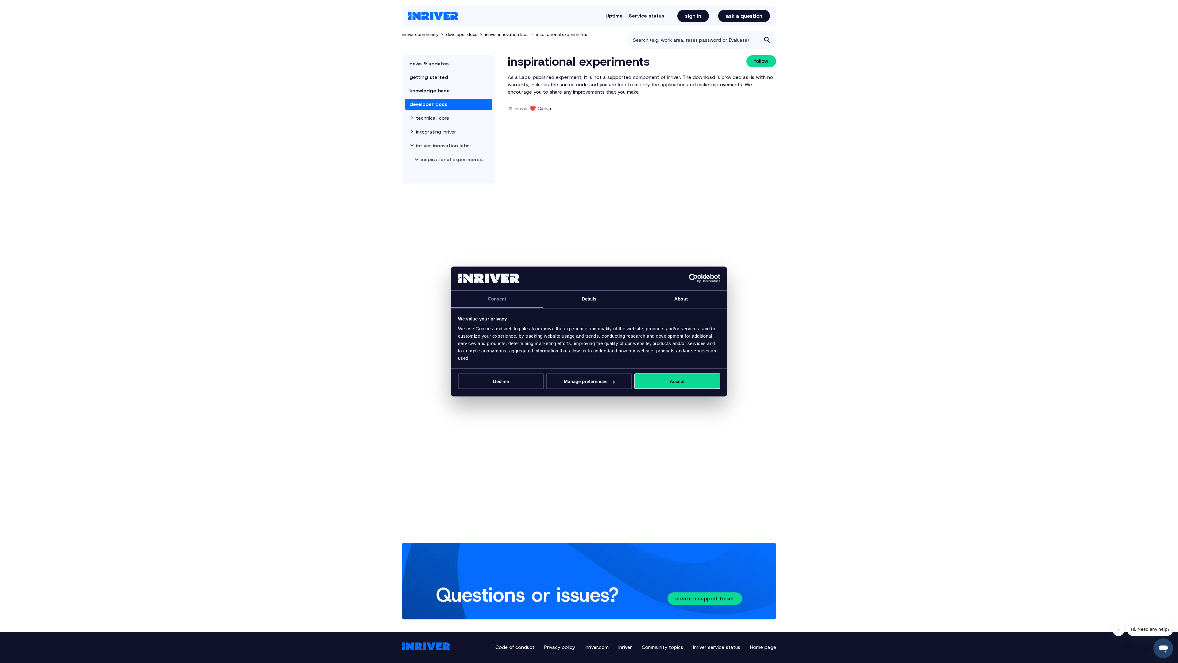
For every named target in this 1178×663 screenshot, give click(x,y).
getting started (429, 77)
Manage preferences (585, 381)
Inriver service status (716, 647)
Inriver (625, 647)
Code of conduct (514, 647)
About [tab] (681, 298)
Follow (761, 61)
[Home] (433, 16)
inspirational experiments (561, 34)
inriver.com (597, 647)
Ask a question (744, 16)
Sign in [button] (693, 16)
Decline (501, 381)
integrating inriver (436, 132)
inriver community (420, 34)
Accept (677, 381)
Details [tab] (589, 298)
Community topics (662, 647)
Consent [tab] (497, 298)
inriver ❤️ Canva (533, 108)
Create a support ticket (704, 598)
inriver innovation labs (507, 34)
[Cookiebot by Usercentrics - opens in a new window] (693, 278)
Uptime (614, 16)
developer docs (461, 34)
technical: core (432, 118)
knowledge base (430, 90)
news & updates (429, 63)
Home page (763, 647)
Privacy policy (559, 647)
